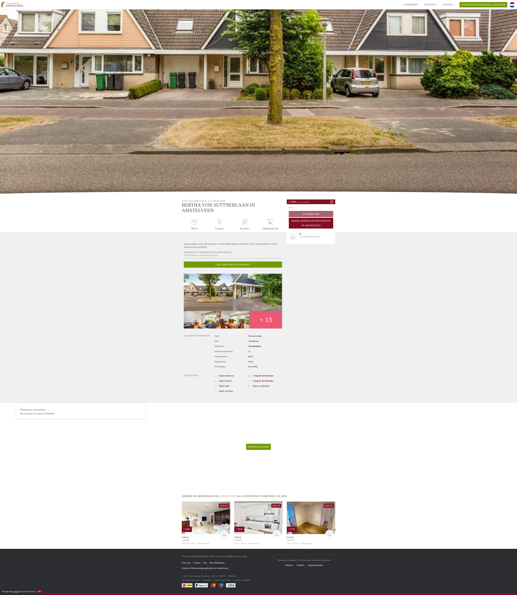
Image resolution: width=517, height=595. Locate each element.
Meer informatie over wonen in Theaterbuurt (37, 414)
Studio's (300, 565)
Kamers (289, 565)
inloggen (430, 4)
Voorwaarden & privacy (191, 580)
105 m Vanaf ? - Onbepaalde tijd (247, 543)
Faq (205, 562)
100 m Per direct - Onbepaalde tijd (195, 543)
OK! (39, 591)
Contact (197, 562)
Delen (224, 505)
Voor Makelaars (217, 562)
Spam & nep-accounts (223, 580)
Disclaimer (207, 580)
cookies (16, 592)
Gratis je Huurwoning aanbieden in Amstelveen (205, 568)
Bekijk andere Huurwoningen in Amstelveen (311, 223)
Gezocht (447, 4)
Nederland (232, 576)
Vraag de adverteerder (263, 376)
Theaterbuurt (254, 346)
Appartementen (315, 565)
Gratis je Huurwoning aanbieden (483, 4)
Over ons (186, 562)
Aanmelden (411, 4)
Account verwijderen (242, 580)
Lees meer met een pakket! (233, 264)
